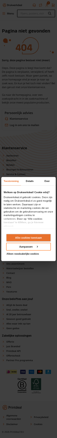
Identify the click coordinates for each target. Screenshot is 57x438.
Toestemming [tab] (11, 181)
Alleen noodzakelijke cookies (22, 253)
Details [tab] (30, 181)
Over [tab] (47, 181)
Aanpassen (26, 246)
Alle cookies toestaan (28, 237)
